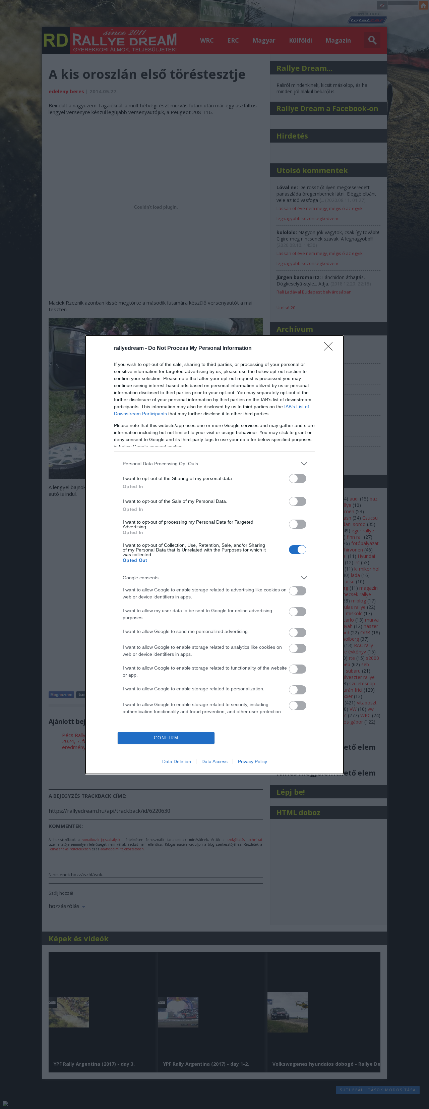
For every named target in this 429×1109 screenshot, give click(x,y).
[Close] (330, 348)
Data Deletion (176, 761)
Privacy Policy (252, 761)
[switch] (297, 478)
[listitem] (214, 463)
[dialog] (214, 554)
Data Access (214, 761)
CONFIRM (166, 737)
